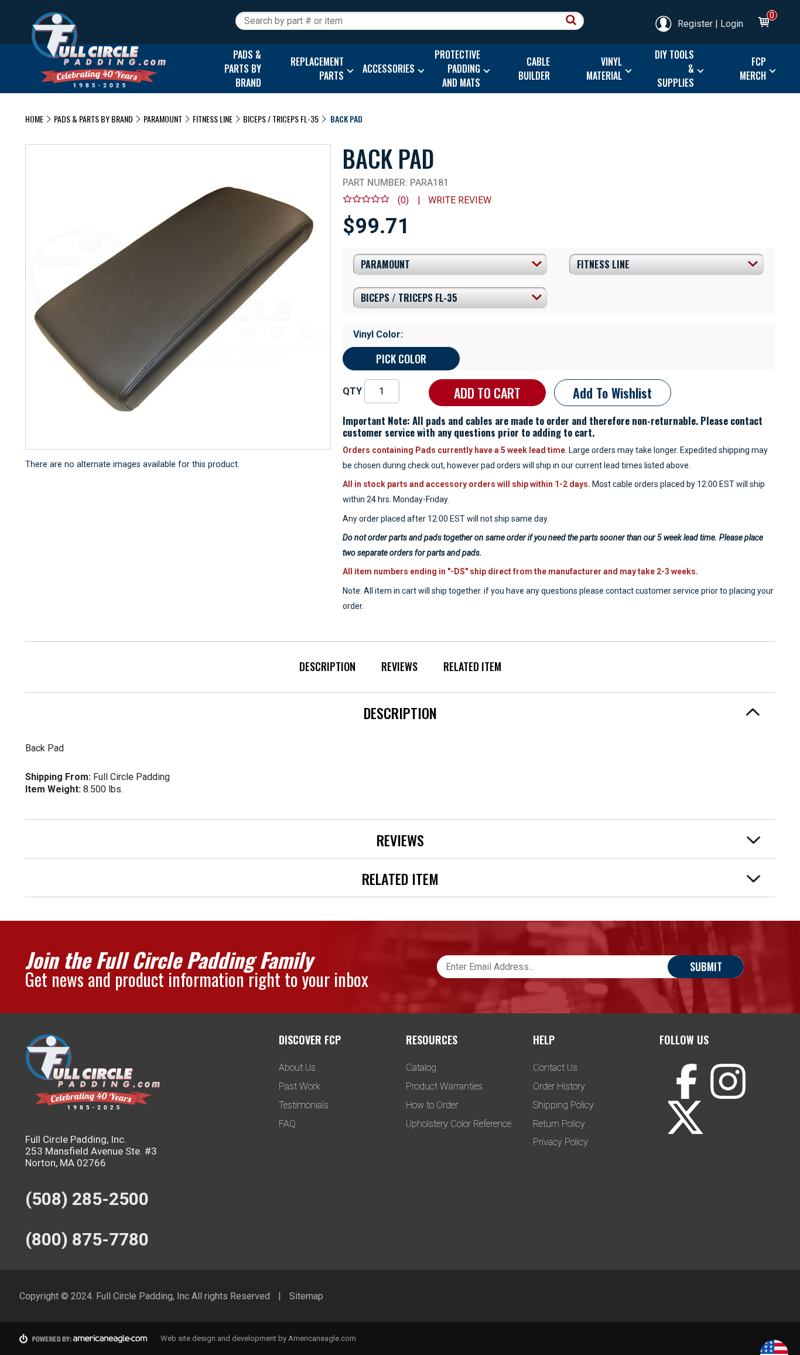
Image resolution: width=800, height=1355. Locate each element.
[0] (763, 23)
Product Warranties (444, 1086)
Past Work (299, 1086)
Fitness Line (213, 119)
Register (695, 23)
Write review (459, 200)
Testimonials (304, 1105)
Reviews (399, 666)
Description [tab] (400, 712)
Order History (559, 1086)
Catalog (421, 1067)
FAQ (287, 1123)
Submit (706, 966)
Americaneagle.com (322, 1338)
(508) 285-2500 (87, 1199)
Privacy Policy (560, 1142)
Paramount (162, 119)
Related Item (472, 666)
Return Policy (559, 1123)
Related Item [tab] (400, 878)
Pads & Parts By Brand (93, 119)
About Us (297, 1067)
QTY (352, 391)
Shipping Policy (563, 1105)
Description (327, 666)
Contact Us (555, 1067)
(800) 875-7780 (87, 1239)
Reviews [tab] (400, 839)
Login (731, 23)
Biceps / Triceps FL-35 (281, 119)
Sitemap (306, 1296)
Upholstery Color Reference (458, 1123)
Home (34, 119)
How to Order (432, 1105)
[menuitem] (240, 68)
